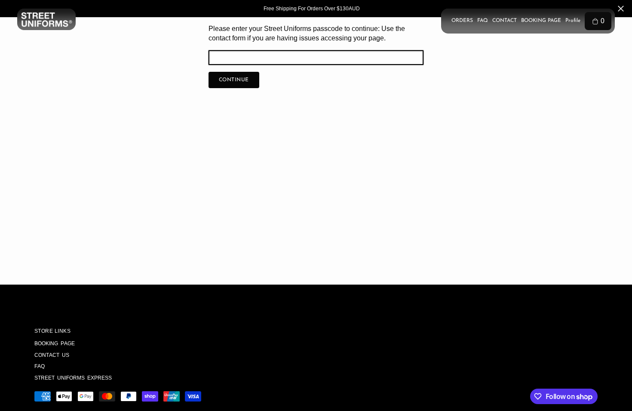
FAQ (482, 20)
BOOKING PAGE (541, 20)
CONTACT (504, 20)
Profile (572, 20)
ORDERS (462, 20)
